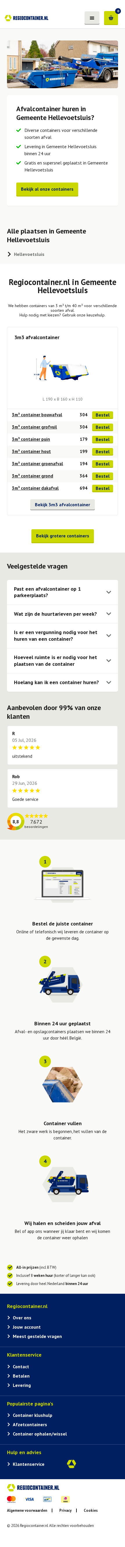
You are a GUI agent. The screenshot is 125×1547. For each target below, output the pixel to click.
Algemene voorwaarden (27, 1510)
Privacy (65, 1510)
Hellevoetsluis (29, 254)
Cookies (91, 1510)
